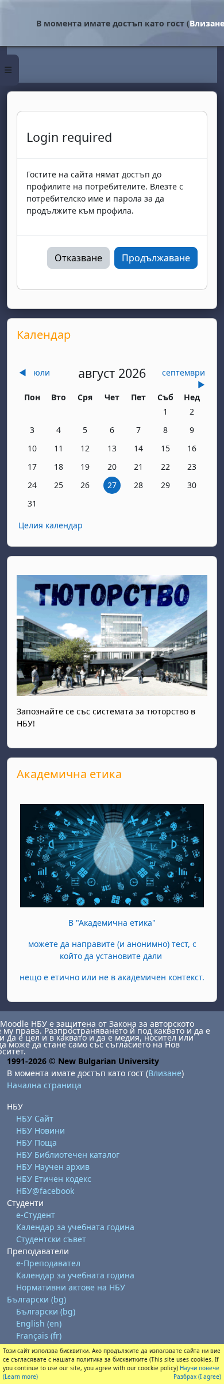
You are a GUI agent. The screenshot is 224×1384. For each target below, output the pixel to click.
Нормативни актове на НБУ (70, 1287)
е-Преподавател (48, 1263)
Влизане (164, 1073)
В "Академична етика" (112, 922)
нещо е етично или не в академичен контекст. (112, 977)
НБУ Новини (40, 1130)
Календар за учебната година (75, 1226)
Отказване (78, 258)
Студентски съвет (51, 1239)
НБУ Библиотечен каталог (67, 1154)
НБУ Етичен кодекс (53, 1178)
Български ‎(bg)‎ (36, 1299)
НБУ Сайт (34, 1118)
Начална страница (44, 1085)
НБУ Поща (36, 1142)
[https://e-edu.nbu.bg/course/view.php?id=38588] (112, 854)
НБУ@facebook (45, 1190)
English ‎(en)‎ (38, 1323)
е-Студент (35, 1214)
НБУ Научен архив (53, 1166)
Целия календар (50, 525)
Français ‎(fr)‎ (38, 1335)
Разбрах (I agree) (197, 1377)
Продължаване (156, 258)
